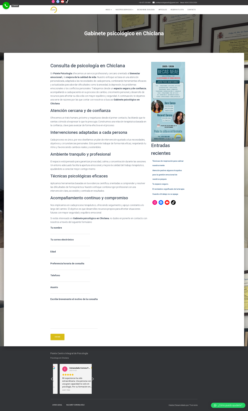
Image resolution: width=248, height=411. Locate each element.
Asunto (54, 287)
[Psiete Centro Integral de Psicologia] (53, 9)
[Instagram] (53, 1)
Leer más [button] (60, 390)
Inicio (108, 10)
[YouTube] (62, 1)
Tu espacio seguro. (160, 184)
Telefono (55, 275)
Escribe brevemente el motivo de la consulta (74, 299)
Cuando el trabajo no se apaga (165, 194)
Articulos (162, 10)
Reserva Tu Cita (177, 10)
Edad (53, 251)
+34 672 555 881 (145, 2)
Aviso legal (57, 405)
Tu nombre (56, 227)
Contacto (191, 10)
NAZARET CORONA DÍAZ (75, 405)
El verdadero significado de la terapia (168, 189)
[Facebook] (57, 1)
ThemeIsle (193, 405)
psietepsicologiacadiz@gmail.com (167, 2)
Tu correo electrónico (62, 239)
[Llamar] (6, 5)
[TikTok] (67, 1)
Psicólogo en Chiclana (59, 358)
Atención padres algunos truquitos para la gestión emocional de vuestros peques (167, 174)
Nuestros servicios (124, 10)
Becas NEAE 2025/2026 (188, 2)
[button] (92, 379)
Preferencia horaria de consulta (67, 263)
